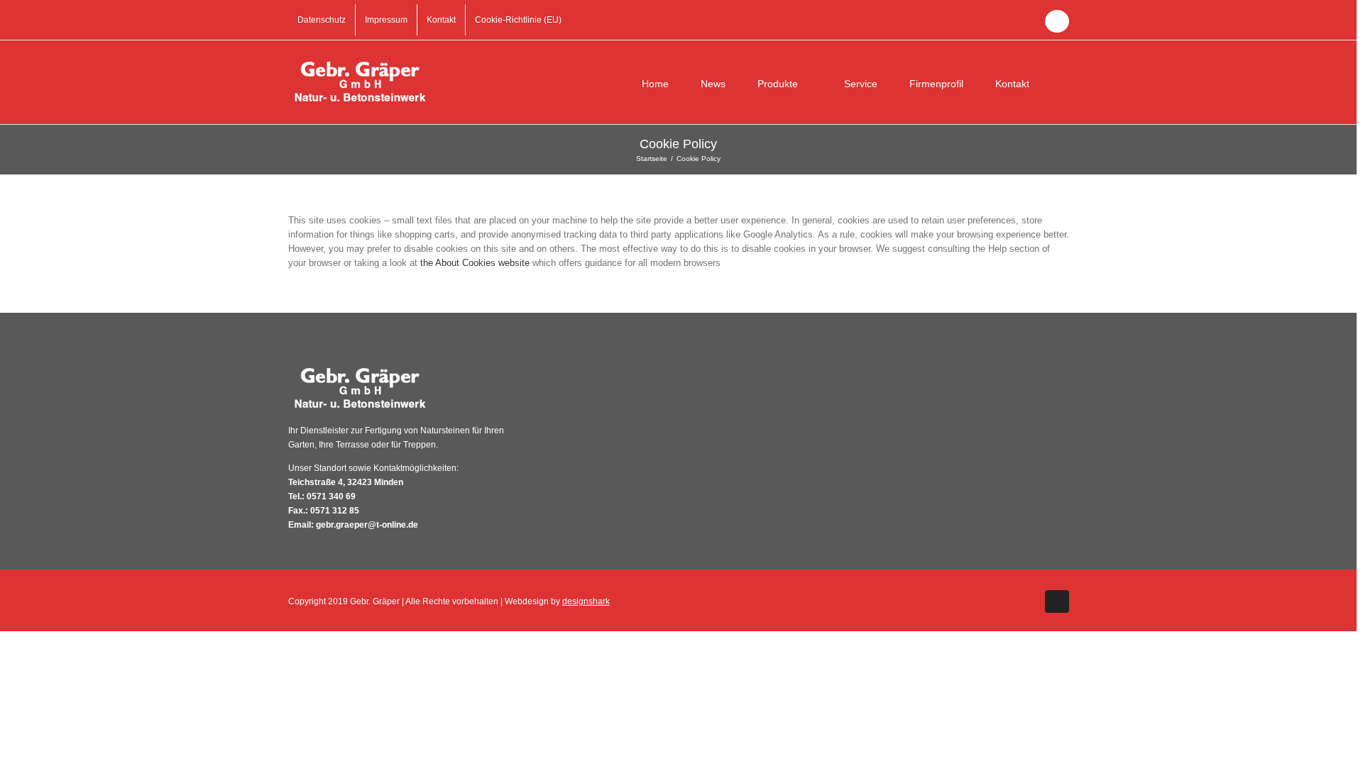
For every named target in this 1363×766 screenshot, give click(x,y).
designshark (586, 601)
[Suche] (1065, 82)
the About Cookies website (475, 262)
